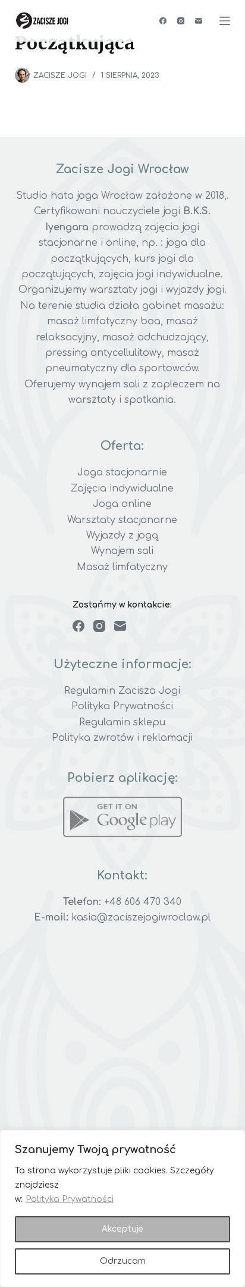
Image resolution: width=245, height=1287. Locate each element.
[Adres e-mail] (199, 21)
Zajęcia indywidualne (122, 488)
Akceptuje (122, 1229)
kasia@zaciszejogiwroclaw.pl (141, 917)
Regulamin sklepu (122, 722)
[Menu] (224, 20)
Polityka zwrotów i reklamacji (122, 737)
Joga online (122, 504)
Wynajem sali (122, 551)
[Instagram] (181, 21)
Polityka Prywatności (70, 1199)
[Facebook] (163, 21)
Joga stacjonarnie (122, 472)
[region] (122, 1208)
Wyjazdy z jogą (122, 535)
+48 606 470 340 (142, 902)
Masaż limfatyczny (122, 567)
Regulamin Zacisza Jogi (122, 690)
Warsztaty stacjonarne (122, 520)
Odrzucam (123, 1261)
